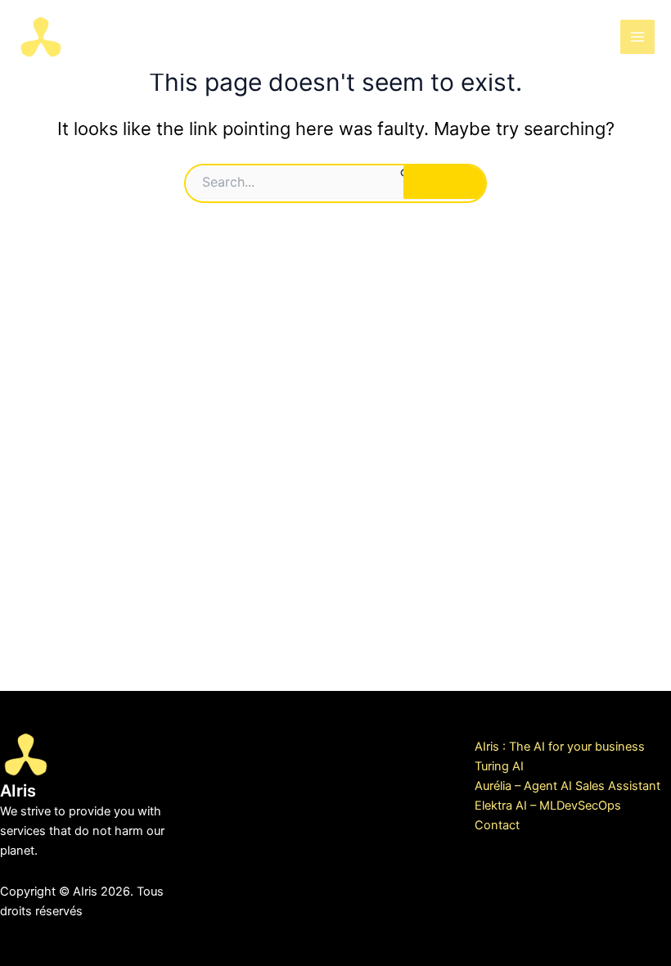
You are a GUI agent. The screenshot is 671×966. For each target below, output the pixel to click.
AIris (99, 35)
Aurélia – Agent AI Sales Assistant (567, 786)
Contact (497, 825)
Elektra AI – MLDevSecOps (548, 805)
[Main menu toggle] (637, 37)
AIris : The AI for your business (560, 746)
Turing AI (499, 766)
